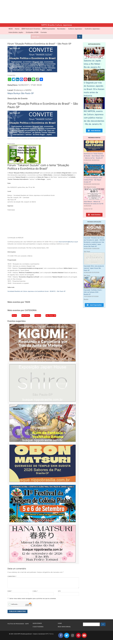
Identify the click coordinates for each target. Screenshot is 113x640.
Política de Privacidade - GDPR (18, 623)
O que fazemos (38, 626)
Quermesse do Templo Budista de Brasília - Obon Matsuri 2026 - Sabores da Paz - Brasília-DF (94, 156)
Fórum (14, 315)
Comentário (12, 576)
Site (59, 591)
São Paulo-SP (51, 315)
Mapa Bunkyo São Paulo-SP (21, 93)
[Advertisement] (49, 11)
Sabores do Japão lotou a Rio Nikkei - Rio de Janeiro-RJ (93, 63)
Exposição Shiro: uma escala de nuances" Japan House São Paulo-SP (94, 268)
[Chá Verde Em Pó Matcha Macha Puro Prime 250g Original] (24, 163)
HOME (60, 623)
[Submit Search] (79, 37)
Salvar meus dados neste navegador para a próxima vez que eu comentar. (32, 598)
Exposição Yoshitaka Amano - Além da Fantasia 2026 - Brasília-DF (93, 292)
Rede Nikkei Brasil (64, 626)
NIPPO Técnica (49, 634)
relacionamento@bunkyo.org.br (68, 242)
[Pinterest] (78, 635)
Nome (10, 591)
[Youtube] (84, 635)
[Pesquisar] (103, 624)
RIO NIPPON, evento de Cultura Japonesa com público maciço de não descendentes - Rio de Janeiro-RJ (94, 117)
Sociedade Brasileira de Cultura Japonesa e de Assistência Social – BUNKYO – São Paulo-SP (36, 291)
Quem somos (37, 623)
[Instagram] (72, 635)
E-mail (35, 591)
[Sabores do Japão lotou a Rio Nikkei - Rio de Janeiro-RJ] (94, 58)
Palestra (38, 315)
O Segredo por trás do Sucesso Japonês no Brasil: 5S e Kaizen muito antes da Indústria (94, 89)
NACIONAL (26, 315)
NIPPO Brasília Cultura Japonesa (56, 25)
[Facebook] (60, 635)
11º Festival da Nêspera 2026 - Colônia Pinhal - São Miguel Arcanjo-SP (93, 180)
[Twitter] (66, 635)
